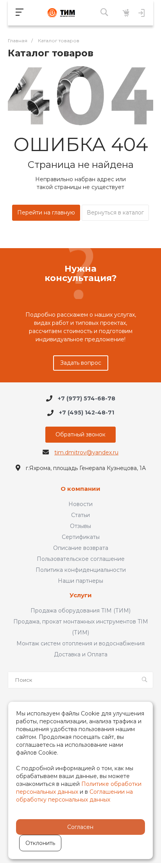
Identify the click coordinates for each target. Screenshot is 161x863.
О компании (80, 489)
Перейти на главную (46, 212)
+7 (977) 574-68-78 (86, 398)
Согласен (80, 827)
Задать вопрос (80, 362)
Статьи (80, 515)
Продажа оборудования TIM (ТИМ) (80, 610)
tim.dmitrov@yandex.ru (86, 452)
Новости (80, 504)
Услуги (81, 595)
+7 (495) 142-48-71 (86, 412)
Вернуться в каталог (115, 212)
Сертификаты (81, 537)
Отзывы (80, 526)
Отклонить (40, 843)
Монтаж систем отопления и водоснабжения (80, 643)
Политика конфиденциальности (81, 569)
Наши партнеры (80, 580)
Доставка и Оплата (80, 654)
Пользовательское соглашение (81, 558)
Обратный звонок (80, 434)
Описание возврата (80, 547)
